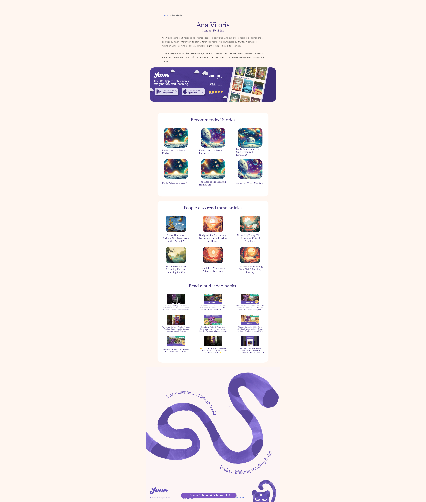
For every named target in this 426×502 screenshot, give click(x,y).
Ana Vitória (177, 15)
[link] (166, 91)
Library (165, 15)
